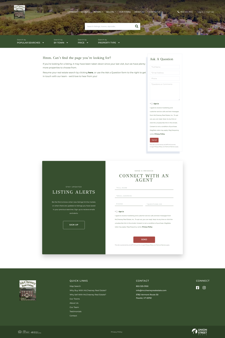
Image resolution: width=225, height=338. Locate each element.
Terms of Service (170, 146)
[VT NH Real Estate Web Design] (199, 332)
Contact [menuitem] (73, 316)
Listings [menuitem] (72, 12)
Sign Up (210, 12)
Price (81, 42)
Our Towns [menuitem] (125, 12)
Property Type (107, 42)
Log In (200, 12)
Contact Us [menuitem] (155, 12)
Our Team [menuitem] (74, 307)
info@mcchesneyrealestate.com (151, 290)
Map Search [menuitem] (75, 286)
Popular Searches (28, 42)
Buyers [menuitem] (97, 12)
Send (154, 140)
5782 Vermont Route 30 (147, 296)
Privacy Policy (160, 134)
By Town (59, 42)
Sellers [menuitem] (110, 12)
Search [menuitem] (84, 12)
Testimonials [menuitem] (75, 311)
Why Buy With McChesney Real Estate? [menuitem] (88, 290)
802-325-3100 (187, 12)
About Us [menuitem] (139, 12)
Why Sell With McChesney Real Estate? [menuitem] (88, 295)
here (90, 72)
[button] (136, 26)
